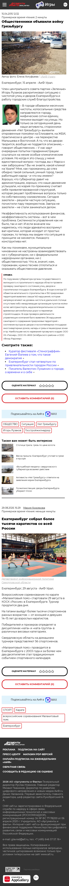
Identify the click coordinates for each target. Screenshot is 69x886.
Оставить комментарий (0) (34, 398)
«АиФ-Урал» (48, 76)
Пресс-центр (11, 754)
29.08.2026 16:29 (11, 507)
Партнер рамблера (32, 869)
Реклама (9, 749)
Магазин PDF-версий (38, 754)
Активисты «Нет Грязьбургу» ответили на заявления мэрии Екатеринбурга (37, 478)
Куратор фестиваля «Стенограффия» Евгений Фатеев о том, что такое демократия (32, 355)
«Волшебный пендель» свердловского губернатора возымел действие (36, 468)
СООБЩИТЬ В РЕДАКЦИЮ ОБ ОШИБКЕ (28, 771)
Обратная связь (14, 766)
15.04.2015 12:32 (10, 13)
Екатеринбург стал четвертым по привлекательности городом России (31, 363)
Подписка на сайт (31, 749)
